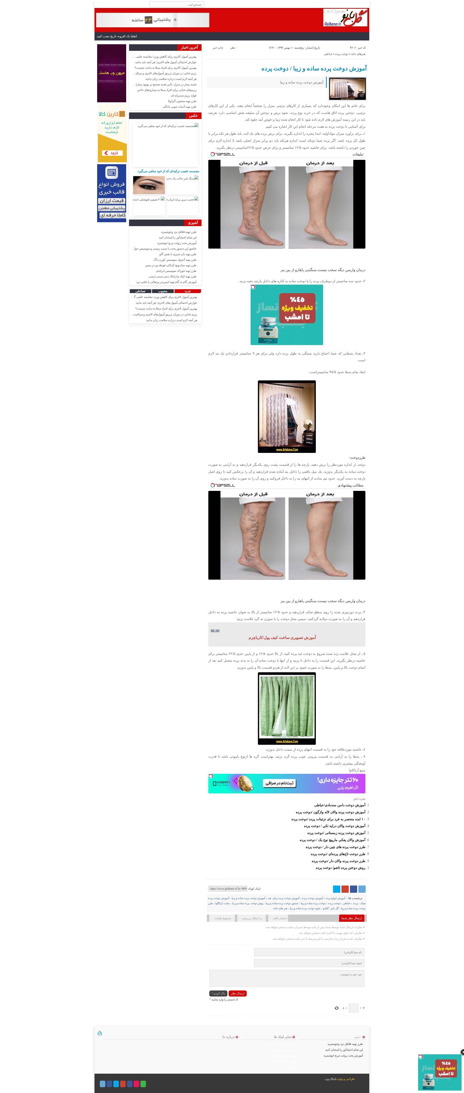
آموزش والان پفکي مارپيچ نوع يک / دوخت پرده (332, 840)
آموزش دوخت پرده (312, 898)
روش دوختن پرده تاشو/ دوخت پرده (340, 868)
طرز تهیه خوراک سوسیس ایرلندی (176, 271)
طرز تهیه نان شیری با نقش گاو (178, 254)
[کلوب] (143, 1084)
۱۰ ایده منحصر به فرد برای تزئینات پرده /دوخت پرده (328, 819)
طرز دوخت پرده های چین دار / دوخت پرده (335, 847)
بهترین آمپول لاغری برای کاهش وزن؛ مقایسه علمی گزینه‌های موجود (156, 56)
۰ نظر (233, 47)
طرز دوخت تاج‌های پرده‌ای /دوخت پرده (338, 854)
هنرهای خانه (358, 54)
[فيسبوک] (353, 889)
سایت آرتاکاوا (222, 903)
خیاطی (328, 54)
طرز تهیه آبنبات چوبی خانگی (179, 106)
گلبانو (326, 908)
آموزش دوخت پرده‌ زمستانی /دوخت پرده (336, 833)
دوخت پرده (341, 54)
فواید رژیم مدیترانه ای (183, 95)
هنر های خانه (280, 908)
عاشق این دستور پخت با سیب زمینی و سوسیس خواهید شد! (160, 248)
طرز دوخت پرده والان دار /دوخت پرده (338, 861)
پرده (355, 903)
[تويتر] (336, 889)
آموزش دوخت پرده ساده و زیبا (248, 898)
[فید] (98, 4)
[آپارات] (136, 1084)
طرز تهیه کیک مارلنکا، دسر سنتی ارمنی (172, 276)
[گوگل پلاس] (345, 889)
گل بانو (335, 908)
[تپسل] (253, 287)
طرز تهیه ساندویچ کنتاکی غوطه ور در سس (170, 265)
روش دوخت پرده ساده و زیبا (247, 903)
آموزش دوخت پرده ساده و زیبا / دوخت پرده (314, 68)
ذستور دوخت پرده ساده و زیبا (282, 903)
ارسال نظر (237, 993)
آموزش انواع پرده (335, 898)
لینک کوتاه (254, 888)
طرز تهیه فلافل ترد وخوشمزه (178, 232)
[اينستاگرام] (129, 1084)
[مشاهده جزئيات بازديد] (99, 1035)
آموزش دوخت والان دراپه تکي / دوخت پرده (334, 826)
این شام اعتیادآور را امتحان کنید (177, 237)
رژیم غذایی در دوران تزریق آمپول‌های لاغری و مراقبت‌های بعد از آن (156, 73)
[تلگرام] (362, 889)
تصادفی (140, 291)
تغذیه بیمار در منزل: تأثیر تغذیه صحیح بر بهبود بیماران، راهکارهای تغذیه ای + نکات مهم (145, 84)
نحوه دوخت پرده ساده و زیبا (305, 908)
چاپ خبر (218, 47)
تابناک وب (331, 1079)
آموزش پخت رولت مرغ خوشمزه (176, 243)
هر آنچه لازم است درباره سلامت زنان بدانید (170, 79)
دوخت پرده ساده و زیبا (313, 903)
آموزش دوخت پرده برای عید (283, 898)
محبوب (162, 291)
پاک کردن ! (218, 993)
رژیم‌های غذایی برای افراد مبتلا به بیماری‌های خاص (166, 90)
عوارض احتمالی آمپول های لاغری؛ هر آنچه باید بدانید (165, 62)
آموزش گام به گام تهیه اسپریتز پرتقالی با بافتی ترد (166, 282)
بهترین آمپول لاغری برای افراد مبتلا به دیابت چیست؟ (165, 67)
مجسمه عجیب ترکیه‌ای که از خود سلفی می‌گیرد (168, 171)
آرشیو (357, 1037)
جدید (188, 291)
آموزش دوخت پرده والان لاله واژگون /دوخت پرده (330, 812)
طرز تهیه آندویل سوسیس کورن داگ (174, 259)
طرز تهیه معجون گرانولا (182, 101)
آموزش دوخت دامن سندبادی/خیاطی (339, 805)
